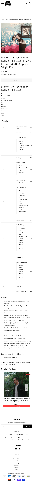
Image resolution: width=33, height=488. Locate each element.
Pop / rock (9, 364)
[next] (28, 388)
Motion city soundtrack (21, 362)
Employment (16, 467)
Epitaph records (8, 362)
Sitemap (16, 469)
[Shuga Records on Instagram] (20, 449)
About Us (16, 454)
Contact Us (16, 465)
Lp (14, 362)
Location (16, 456)
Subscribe (27, 426)
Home (2, 19)
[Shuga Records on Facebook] (16, 449)
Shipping (3, 74)
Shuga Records (20, 473)
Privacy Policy (16, 458)
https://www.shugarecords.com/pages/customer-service (16, 437)
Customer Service (17, 461)
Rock (13, 364)
